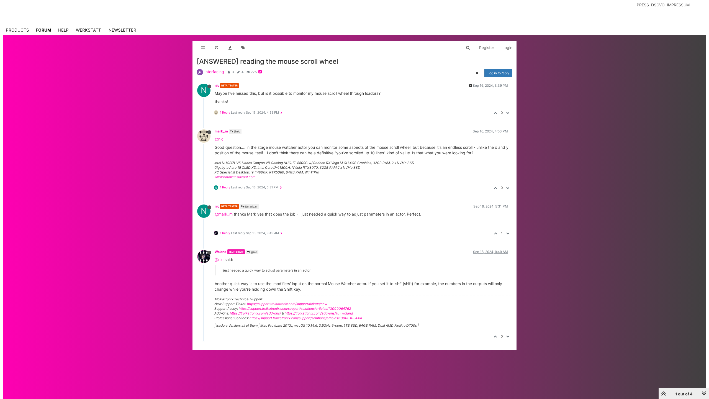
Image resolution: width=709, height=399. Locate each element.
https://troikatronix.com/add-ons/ (255, 313)
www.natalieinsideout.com (234, 177)
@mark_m (251, 206)
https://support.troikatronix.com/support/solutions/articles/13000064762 (295, 308)
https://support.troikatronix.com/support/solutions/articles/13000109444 (306, 318)
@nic (236, 131)
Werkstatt (88, 30)
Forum (43, 30)
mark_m (221, 131)
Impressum (678, 4)
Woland (221, 252)
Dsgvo (658, 4)
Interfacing (214, 71)
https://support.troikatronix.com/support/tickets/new (287, 304)
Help (63, 30)
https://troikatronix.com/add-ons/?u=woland (319, 313)
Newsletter (122, 30)
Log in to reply (498, 73)
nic (217, 85)
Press (643, 4)
